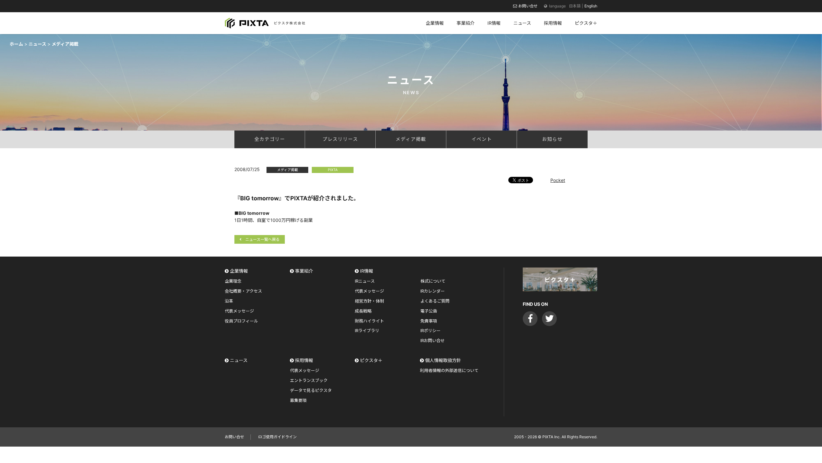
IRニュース (365, 281)
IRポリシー (430, 330)
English (590, 6)
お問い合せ (528, 6)
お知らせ (552, 139)
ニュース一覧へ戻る (262, 239)
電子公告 (428, 310)
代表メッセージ (239, 310)
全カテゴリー (269, 139)
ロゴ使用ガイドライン (277, 436)
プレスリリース (340, 139)
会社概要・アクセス (243, 291)
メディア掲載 (411, 139)
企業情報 (239, 271)
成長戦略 (363, 310)
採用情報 (304, 360)
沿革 (229, 301)
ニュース (239, 360)
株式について (432, 281)
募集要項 (298, 400)
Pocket (557, 180)
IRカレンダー (432, 291)
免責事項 (428, 320)
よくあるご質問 (435, 301)
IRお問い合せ (432, 340)
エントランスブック (309, 380)
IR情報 (366, 271)
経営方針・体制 (369, 301)
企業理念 (233, 281)
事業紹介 (304, 271)
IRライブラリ (367, 330)
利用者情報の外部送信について (449, 370)
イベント (481, 139)
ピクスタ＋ (371, 360)
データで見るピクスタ (311, 390)
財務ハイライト (369, 320)
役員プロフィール (241, 320)
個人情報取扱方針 (443, 360)
